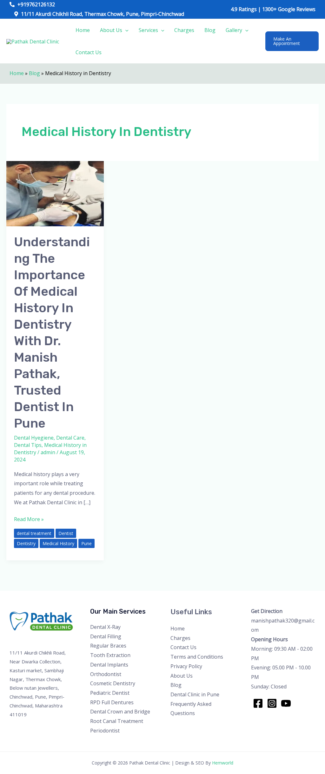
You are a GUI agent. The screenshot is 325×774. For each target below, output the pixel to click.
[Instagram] (272, 703)
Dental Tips (28, 445)
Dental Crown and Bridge (120, 711)
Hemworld (222, 763)
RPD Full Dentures (112, 702)
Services (148, 30)
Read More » (29, 519)
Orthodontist (105, 674)
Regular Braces (108, 645)
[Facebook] (258, 703)
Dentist (65, 533)
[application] (125, 30)
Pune (86, 543)
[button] (292, 41)
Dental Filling (105, 636)
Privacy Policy (186, 666)
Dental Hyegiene (34, 437)
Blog (210, 30)
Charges (184, 30)
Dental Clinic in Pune (194, 694)
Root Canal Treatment (116, 721)
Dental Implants (109, 664)
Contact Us (89, 52)
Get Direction (266, 611)
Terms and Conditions (196, 656)
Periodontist (105, 730)
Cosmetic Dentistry (112, 683)
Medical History (58, 543)
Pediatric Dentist (109, 692)
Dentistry (26, 543)
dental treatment (34, 533)
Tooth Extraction (110, 655)
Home (83, 30)
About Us (111, 30)
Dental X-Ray (105, 626)
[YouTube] (286, 703)
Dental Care (70, 437)
